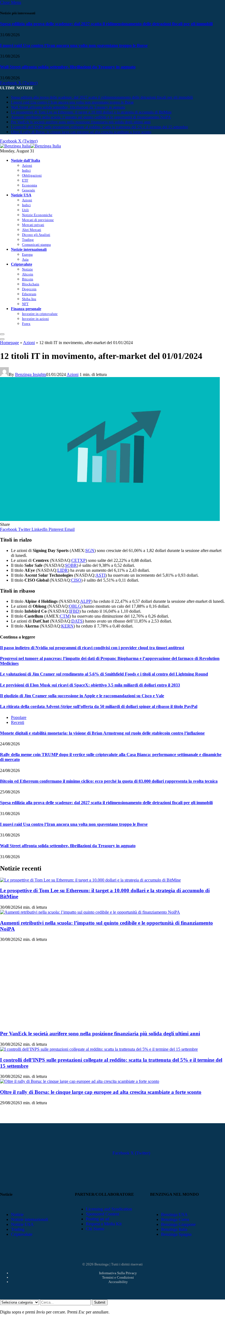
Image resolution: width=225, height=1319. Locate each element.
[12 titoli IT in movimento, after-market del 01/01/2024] (110, 519)
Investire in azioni (35, 319)
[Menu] (2, 334)
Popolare (18, 717)
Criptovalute (21, 264)
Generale (28, 190)
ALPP (85, 601)
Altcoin (27, 274)
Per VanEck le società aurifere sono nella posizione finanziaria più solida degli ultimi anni (81, 122)
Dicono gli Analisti (36, 235)
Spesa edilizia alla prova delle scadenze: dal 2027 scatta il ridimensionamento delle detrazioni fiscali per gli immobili (106, 23)
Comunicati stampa (36, 244)
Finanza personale (26, 308)
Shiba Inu (29, 299)
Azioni (27, 165)
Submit (99, 1302)
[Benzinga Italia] (30, 146)
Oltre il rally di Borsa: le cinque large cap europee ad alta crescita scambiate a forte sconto (81, 132)
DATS (77, 621)
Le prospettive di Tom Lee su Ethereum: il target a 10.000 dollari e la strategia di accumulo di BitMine (91, 112)
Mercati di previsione (38, 220)
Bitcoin (27, 279)
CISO (76, 580)
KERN (67, 626)
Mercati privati (33, 225)
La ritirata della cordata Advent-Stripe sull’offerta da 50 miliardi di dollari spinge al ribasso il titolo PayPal (98, 706)
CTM (64, 616)
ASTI (100, 575)
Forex (26, 324)
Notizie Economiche (37, 215)
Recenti (17, 722)
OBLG (75, 606)
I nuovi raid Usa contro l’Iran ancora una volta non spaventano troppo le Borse (74, 45)
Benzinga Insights (30, 374)
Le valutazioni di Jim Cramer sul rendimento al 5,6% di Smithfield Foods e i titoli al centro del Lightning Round (104, 674)
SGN (89, 550)
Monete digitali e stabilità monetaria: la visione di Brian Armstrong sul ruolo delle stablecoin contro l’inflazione (102, 733)
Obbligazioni (32, 175)
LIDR (62, 570)
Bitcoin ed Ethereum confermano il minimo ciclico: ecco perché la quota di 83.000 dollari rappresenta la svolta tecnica (109, 781)
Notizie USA (21, 195)
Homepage (9, 342)
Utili (25, 210)
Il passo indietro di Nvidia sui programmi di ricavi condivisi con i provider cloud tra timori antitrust (92, 647)
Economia (29, 185)
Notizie (27, 269)
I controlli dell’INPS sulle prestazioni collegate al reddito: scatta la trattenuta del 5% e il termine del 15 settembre (99, 127)
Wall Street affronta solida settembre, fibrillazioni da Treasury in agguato (68, 67)
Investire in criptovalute (40, 314)
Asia (25, 259)
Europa (27, 254)
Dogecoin (29, 289)
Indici (26, 170)
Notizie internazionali (29, 249)
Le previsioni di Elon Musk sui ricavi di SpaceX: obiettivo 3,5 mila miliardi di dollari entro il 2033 (90, 685)
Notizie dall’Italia (25, 160)
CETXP (78, 560)
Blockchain (30, 284)
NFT (25, 304)
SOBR (71, 565)
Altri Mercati (31, 230)
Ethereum (29, 294)
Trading (28, 240)
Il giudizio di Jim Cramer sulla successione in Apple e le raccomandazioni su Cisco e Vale (82, 695)
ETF (25, 180)
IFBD (74, 611)
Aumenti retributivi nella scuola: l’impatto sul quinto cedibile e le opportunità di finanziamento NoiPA (91, 117)
